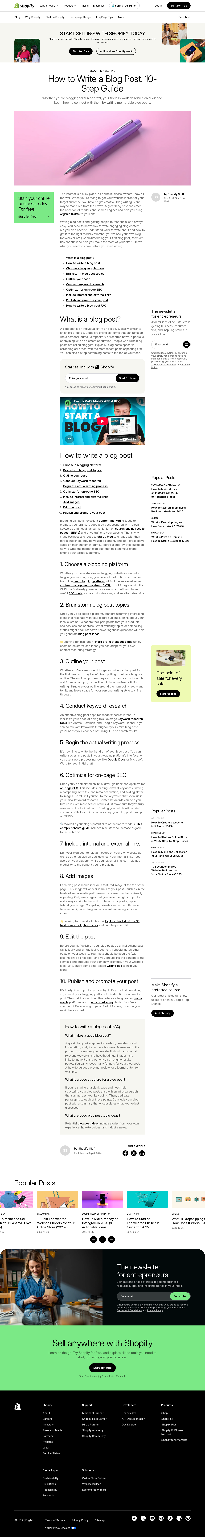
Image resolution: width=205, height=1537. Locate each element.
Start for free (179, 5)
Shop (164, 1413)
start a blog (105, 536)
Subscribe (180, 1296)
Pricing (85, 5)
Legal (46, 1447)
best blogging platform (89, 581)
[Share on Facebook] (125, 1153)
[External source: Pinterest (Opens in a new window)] (188, 1518)
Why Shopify (32, 17)
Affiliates (48, 1441)
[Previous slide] (93, 1239)
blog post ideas (88, 634)
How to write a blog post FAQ (86, 305)
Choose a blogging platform (85, 268)
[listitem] (102, 1212)
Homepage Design (80, 17)
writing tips (114, 965)
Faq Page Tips (104, 17)
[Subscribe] (186, 344)
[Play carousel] (102, 1239)
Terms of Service (55, 1520)
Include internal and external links (88, 295)
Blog (17, 17)
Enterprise (99, 5)
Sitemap (100, 1520)
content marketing (111, 520)
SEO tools (75, 593)
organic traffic (70, 214)
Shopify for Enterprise (174, 1439)
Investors (48, 1424)
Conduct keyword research (85, 284)
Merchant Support (93, 1413)
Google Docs (117, 759)
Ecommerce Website (94, 1489)
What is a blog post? (80, 257)
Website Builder (91, 1484)
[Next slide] (111, 1239)
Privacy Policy (155, 1310)
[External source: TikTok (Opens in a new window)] (170, 1518)
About (46, 1413)
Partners (48, 1436)
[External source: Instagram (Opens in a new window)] (161, 1518)
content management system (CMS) (85, 585)
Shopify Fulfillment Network (172, 1432)
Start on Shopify (54, 17)
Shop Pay (167, 1418)
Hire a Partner (90, 1424)
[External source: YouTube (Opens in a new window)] (152, 1518)
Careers (47, 1418)
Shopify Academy (92, 1430)
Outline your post (78, 279)
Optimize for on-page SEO (84, 289)
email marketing (102, 1002)
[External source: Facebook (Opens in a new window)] (134, 1518)
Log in (158, 5)
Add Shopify (162, 1013)
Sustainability (50, 1478)
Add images (71, 502)
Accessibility (50, 1489)
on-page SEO (69, 788)
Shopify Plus (168, 1424)
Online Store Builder (94, 1478)
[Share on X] (134, 1153)
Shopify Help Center (94, 1418)
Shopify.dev (129, 1413)
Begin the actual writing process (85, 486)
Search (182, 17)
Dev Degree (129, 1424)
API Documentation (133, 1418)
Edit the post (72, 507)
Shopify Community (94, 1436)
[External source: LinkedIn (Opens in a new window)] (179, 1518)
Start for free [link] (127, 378)
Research (48, 1495)
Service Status (51, 1453)
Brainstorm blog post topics (85, 273)
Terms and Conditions (163, 364)
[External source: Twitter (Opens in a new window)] (143, 1518)
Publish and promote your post (87, 300)
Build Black (49, 1484)
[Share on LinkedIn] (142, 1153)
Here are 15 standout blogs (113, 641)
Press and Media (52, 1430)
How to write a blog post (83, 263)
